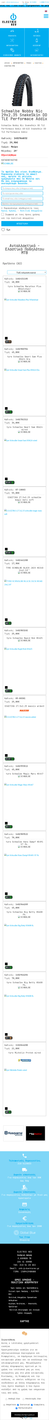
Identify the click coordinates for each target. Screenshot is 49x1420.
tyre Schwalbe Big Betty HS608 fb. (25, 913)
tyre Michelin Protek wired (24, 1052)
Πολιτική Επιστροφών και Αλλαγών (24, 1310)
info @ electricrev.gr (12, 2)
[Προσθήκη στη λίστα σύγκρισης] (8, 229)
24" (6, 342)
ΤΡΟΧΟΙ (28, 63)
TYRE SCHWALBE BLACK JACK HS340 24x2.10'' (24, 569)
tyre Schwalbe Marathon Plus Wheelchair (24, 287)
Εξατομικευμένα (24, 1408)
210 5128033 (33, 2)
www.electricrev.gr (9, 19)
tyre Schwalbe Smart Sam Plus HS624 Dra (24, 357)
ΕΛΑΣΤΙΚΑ (38, 63)
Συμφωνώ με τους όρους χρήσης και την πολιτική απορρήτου (20, 216)
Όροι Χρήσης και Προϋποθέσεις (24, 1288)
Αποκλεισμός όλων (32, 1398)
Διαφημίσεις (38, 1404)
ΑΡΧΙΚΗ (7, 63)
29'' (7, 412)
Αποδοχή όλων (13, 1398)
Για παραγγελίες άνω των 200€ (24, 1226)
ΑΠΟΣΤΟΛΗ (22, 223)
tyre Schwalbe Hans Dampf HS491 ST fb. (24, 843)
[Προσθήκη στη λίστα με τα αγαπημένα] (3, 229)
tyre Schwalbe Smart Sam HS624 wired (25, 428)
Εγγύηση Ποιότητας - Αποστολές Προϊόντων (22, 1305)
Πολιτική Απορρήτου (31, 210)
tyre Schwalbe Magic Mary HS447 (24, 773)
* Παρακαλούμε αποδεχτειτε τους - (21, 209)
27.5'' (8, 482)
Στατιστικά (24, 1404)
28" (6, 1112)
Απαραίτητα (10, 1404)
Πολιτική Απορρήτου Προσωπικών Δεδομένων (22, 1298)
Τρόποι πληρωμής (24, 1313)
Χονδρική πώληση (24, 1255)
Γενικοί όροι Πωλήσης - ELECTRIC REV (23, 1292)
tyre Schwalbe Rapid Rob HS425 (25, 638)
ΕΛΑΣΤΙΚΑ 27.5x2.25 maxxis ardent (24, 706)
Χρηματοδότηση (24, 1223)
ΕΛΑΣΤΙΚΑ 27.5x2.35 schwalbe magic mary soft (24, 498)
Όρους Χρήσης (8, 210)
